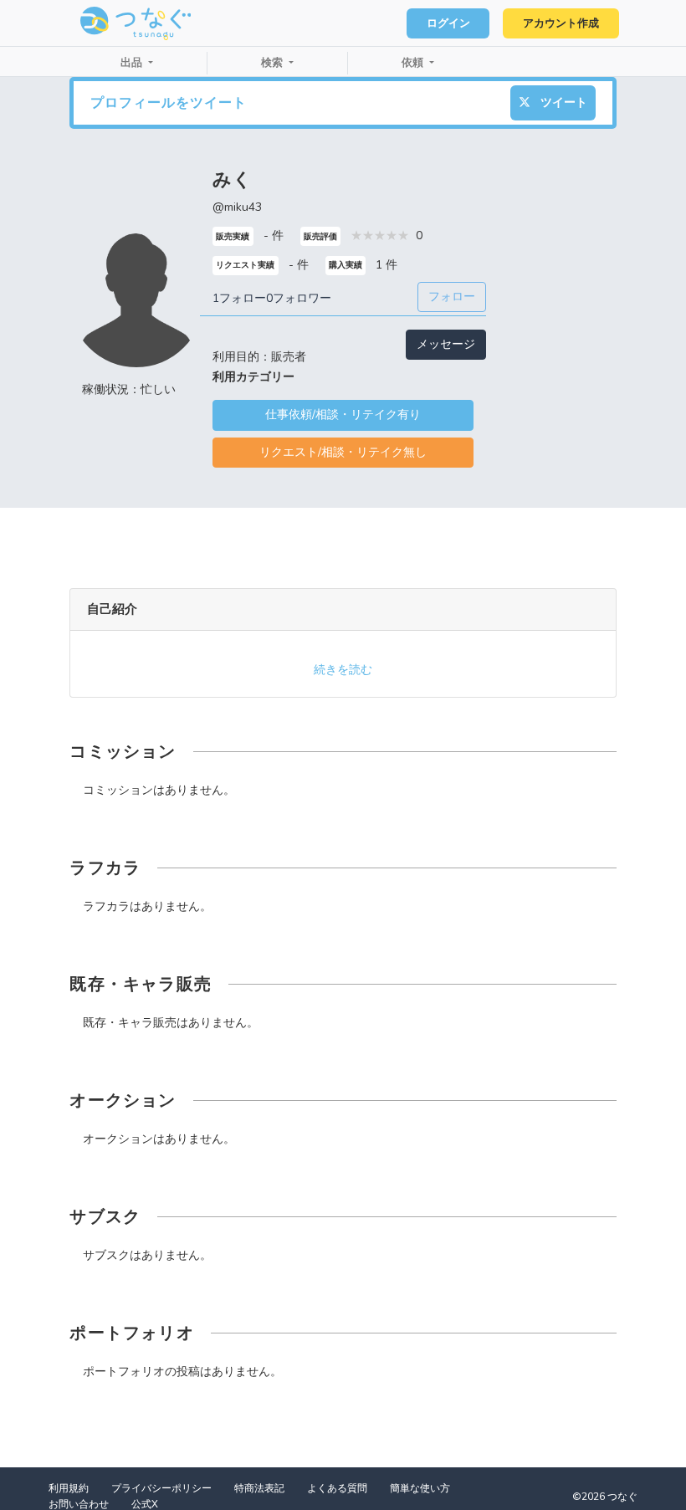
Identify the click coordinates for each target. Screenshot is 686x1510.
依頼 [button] (414, 62)
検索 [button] (273, 62)
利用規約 (69, 1488)
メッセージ (446, 344)
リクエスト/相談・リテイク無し (343, 452)
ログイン (448, 23)
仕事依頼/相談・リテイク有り (343, 414)
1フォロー (239, 298)
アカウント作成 (561, 23)
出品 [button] (133, 62)
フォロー (451, 297)
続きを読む (343, 670)
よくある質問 (337, 1488)
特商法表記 (259, 1488)
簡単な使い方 (420, 1488)
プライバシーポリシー (161, 1488)
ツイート (562, 102)
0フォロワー (298, 298)
